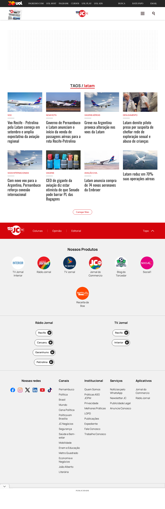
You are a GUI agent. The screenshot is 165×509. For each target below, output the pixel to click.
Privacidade (91, 403)
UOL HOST (51, 3)
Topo (146, 231)
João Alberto (66, 467)
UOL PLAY (87, 3)
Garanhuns (44, 352)
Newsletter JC (118, 398)
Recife (44, 332)
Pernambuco (66, 389)
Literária (64, 472)
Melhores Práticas (95, 408)
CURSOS (75, 3)
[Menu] (142, 13)
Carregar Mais (82, 212)
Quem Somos (92, 389)
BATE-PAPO (137, 3)
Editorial (76, 231)
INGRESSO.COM (36, 3)
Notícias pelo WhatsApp (117, 391)
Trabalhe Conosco (95, 434)
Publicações (91, 418)
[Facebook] (12, 390)
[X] (27, 390)
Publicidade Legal (120, 403)
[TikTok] (49, 390)
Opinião (57, 231)
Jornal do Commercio (142, 391)
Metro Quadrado (68, 453)
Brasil (62, 399)
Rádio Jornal (143, 398)
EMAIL (153, 3)
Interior (121, 342)
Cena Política (66, 410)
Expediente (91, 423)
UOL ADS (98, 3)
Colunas (38, 231)
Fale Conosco (92, 429)
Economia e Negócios (66, 459)
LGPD (87, 413)
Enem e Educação (69, 448)
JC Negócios (66, 423)
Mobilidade (65, 442)
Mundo (63, 405)
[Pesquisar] (153, 13)
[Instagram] (20, 390)
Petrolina (44, 362)
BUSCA (121, 3)
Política (63, 394)
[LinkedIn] (35, 390)
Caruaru (44, 342)
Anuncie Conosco (120, 408)
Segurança (65, 429)
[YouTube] (42, 390)
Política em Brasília (65, 416)
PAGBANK (63, 3)
